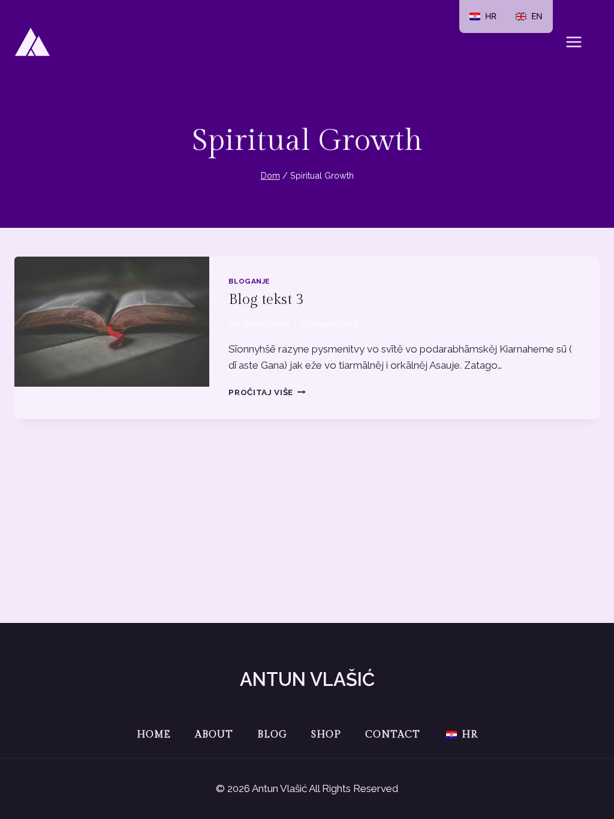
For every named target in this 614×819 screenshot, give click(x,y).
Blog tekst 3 (265, 299)
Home (154, 734)
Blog (272, 734)
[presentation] (111, 322)
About (214, 734)
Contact (392, 734)
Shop (326, 734)
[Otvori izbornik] (580, 41)
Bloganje (249, 281)
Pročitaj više (266, 392)
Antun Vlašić (266, 324)
